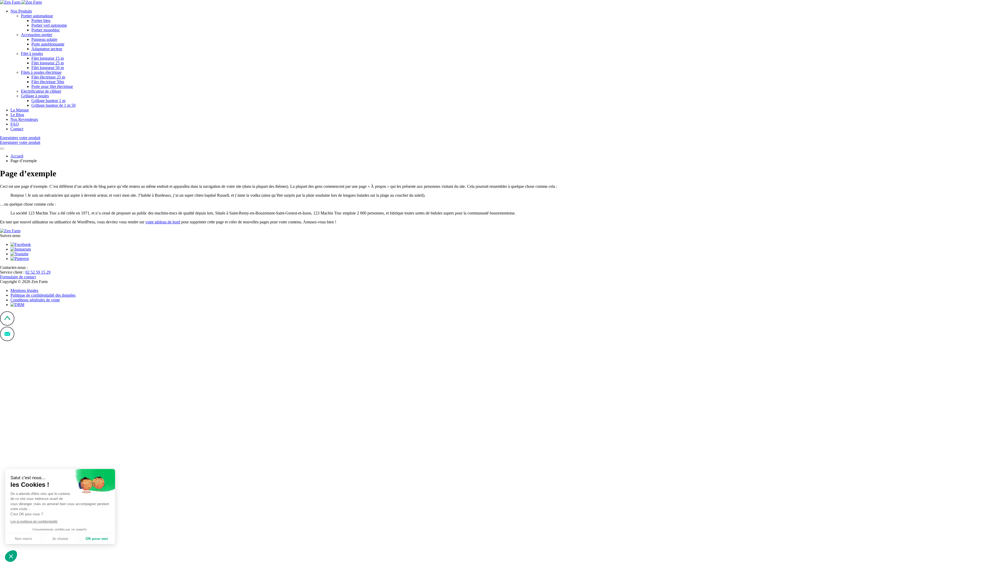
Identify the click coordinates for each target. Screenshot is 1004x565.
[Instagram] (20, 249)
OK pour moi (96, 538)
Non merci (23, 538)
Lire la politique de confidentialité (34, 521)
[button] (11, 556)
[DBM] (17, 304)
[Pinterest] (19, 258)
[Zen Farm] (21, 2)
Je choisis (60, 538)
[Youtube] (19, 254)
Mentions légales (24, 290)
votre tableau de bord (162, 222)
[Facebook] (20, 244)
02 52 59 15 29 (37, 272)
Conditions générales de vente (35, 300)
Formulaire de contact (18, 277)
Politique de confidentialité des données (43, 295)
